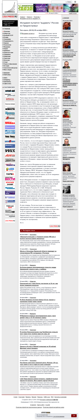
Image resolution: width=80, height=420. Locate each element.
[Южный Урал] (10, 151)
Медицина (7, 47)
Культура (7, 60)
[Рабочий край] (10, 207)
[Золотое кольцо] (10, 104)
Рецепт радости (67, 206)
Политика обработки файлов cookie (53, 407)
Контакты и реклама (60, 397)
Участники (21, 397)
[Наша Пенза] (10, 136)
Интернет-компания (49, 399)
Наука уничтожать (68, 181)
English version (73, 13)
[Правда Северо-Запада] (10, 113)
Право (6, 48)
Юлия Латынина (67, 173)
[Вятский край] (10, 91)
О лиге (16, 397)
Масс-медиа (8, 69)
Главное (7, 29)
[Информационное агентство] (10, 127)
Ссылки (47, 405)
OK (74, 415)
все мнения (70, 209)
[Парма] (10, 174)
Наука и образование (10, 64)
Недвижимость (8, 41)
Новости (29, 17)
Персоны (7, 75)
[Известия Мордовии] (10, 141)
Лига (5, 78)
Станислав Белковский (69, 70)
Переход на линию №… (70, 105)
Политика (7, 31)
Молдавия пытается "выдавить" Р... (30, 18)
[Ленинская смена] (10, 118)
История (6, 66)
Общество (7, 33)
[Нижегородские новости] (10, 109)
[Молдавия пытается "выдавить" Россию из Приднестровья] (28, 33)
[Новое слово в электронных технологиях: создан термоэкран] (70, 8)
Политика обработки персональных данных (29, 407)
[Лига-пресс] (10, 221)
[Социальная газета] (10, 216)
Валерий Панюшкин (69, 195)
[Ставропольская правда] (10, 193)
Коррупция (7, 56)
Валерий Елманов (68, 31)
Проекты (7, 80)
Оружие (6, 43)
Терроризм (7, 54)
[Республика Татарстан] (10, 160)
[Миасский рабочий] (10, 95)
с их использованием (58, 416)
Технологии (7, 45)
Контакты (7, 81)
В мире (6, 37)
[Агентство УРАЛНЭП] (10, 146)
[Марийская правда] (10, 122)
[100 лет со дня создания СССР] (55, 8)
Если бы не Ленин (68, 36)
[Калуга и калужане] (10, 211)
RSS (52, 397)
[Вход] (75, 1)
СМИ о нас (7, 83)
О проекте (33, 405)
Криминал (7, 50)
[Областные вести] (10, 179)
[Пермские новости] (10, 165)
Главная (22, 17)
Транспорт (7, 58)
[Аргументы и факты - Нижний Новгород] (10, 155)
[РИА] (10, 99)
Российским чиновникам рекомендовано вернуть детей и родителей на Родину (70, 83)
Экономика (7, 39)
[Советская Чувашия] (10, 169)
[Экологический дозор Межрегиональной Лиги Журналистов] (25, 8)
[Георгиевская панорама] (10, 197)
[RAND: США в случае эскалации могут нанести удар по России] (40, 8)
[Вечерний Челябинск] (10, 188)
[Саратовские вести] (10, 132)
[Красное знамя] (10, 183)
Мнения (7, 73)
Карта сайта (40, 405)
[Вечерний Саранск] (10, 202)
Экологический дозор (10, 68)
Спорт (6, 62)
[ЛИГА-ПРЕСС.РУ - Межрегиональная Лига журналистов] (9, 9)
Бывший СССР (8, 35)
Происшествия (8, 52)
